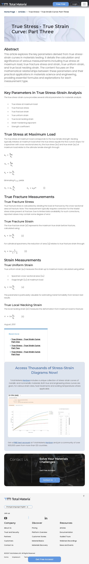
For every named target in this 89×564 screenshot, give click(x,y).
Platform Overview (39, 532)
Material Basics (38, 541)
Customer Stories (39, 536)
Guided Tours (65, 536)
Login (75, 4)
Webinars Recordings (68, 541)
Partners (7, 536)
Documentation (66, 532)
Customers (8, 541)
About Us (7, 528)
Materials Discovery (40, 545)
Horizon (49, 442)
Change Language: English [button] (16, 507)
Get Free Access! (44, 559)
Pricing (34, 528)
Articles (63, 528)
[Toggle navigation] (84, 4)
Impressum (16, 557)
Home (6, 557)
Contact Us (49, 480)
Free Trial (60, 4)
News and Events (66, 545)
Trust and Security (11, 532)
